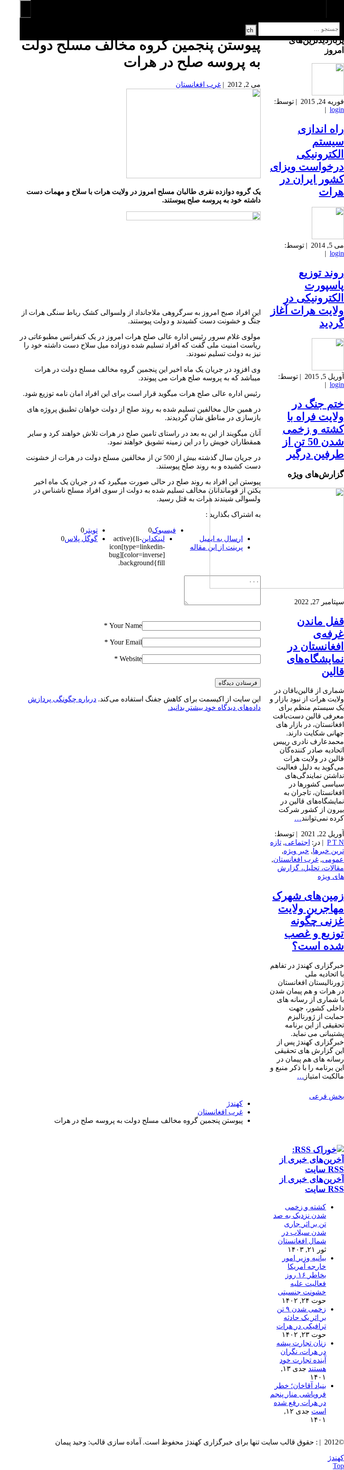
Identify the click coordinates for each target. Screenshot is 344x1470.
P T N (335, 842)
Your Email (126, 642)
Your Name (125, 625)
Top (338, 1466)
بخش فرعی (326, 1096)
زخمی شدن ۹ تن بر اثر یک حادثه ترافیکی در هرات (301, 1317)
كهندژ (336, 1457)
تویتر (91, 530)
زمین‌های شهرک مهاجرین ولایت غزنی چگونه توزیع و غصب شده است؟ (308, 921)
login (337, 109)
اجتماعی (297, 842)
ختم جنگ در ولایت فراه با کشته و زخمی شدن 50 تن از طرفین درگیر (313, 429)
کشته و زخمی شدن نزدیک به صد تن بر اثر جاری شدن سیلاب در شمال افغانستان (299, 1224)
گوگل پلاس (81, 538)
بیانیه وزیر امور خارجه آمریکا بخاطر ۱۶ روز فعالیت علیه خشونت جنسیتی (302, 1275)
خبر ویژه (296, 851)
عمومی (333, 859)
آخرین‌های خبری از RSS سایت (312, 1184)
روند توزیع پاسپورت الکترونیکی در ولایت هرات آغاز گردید (307, 298)
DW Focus (182, 9)
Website (131, 658)
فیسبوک (164, 530)
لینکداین (153, 538)
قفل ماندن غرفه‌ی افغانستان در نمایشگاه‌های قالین (315, 646)
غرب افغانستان (198, 84)
